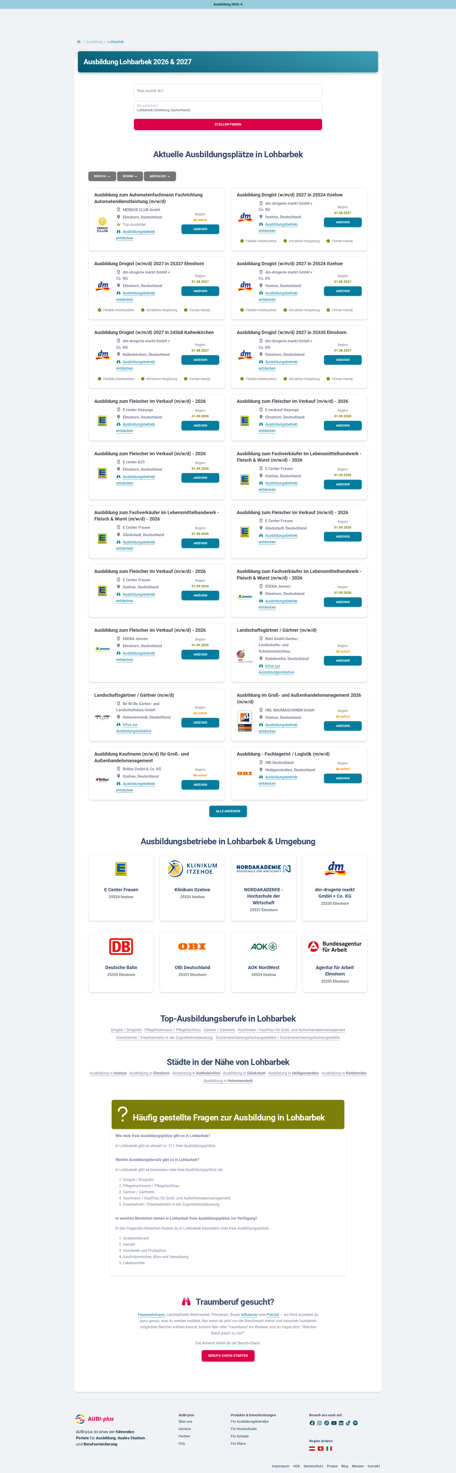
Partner (184, 1436)
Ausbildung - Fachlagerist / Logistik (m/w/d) (283, 754)
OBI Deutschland (192, 967)
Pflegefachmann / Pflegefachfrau (173, 1030)
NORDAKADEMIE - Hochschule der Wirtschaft (263, 896)
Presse (332, 1466)
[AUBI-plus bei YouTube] (334, 1423)
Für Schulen (240, 1436)
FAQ (182, 1443)
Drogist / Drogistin (126, 1030)
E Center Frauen (121, 889)
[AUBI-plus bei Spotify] (355, 1423)
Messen (358, 1466)
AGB (296, 1466)
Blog (344, 1466)
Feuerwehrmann (151, 1314)
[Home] (79, 42)
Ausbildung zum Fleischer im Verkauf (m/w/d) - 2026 (150, 401)
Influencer (249, 1314)
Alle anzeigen (228, 811)
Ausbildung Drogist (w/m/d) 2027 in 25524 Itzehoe (290, 195)
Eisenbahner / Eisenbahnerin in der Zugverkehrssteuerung (164, 1037)
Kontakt (374, 1466)
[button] (200, 229)
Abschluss (158, 176)
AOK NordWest (264, 967)
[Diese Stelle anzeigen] (102, 224)
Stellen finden (228, 124)
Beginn (128, 176)
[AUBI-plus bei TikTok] (348, 1423)
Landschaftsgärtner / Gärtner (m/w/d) (277, 630)
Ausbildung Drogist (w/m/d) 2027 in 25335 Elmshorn (292, 332)
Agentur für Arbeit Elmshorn (335, 971)
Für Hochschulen (244, 1429)
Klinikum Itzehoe (192, 889)
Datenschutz (313, 1466)
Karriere (185, 1429)
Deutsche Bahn (121, 967)
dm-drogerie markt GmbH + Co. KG (335, 893)
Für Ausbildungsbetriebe (249, 1421)
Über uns (185, 1421)
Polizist (273, 1314)
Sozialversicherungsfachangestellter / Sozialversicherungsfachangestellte (278, 1037)
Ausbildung (94, 42)
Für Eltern (238, 1443)
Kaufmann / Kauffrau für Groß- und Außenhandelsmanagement (291, 1030)
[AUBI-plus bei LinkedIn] (341, 1423)
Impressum (280, 1466)
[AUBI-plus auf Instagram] (319, 1423)
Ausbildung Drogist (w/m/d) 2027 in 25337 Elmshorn (149, 263)
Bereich (100, 176)
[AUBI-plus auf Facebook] (312, 1423)
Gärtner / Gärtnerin (219, 1030)
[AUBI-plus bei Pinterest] (327, 1423)
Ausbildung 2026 (227, 4)
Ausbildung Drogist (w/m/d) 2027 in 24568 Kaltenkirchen (154, 332)
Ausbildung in (108, 1073)
